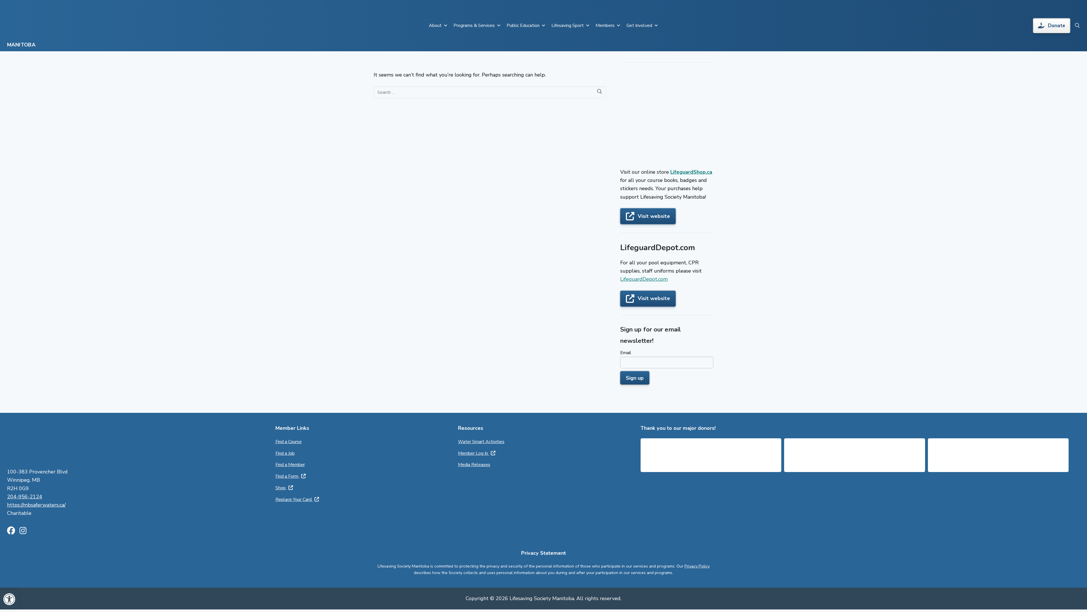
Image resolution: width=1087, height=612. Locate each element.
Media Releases (474, 465)
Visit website (654, 216)
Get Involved (639, 25)
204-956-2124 (24, 496)
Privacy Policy (697, 566)
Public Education (523, 25)
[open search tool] (1077, 25)
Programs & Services (474, 25)
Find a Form (287, 476)
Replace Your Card (294, 499)
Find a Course (288, 442)
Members (605, 25)
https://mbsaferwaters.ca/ (36, 505)
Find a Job (285, 453)
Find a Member (290, 465)
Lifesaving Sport (567, 25)
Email (625, 353)
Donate (1056, 25)
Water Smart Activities (481, 442)
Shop (281, 488)
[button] (9, 599)
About (435, 25)
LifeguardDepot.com (644, 279)
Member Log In (473, 453)
